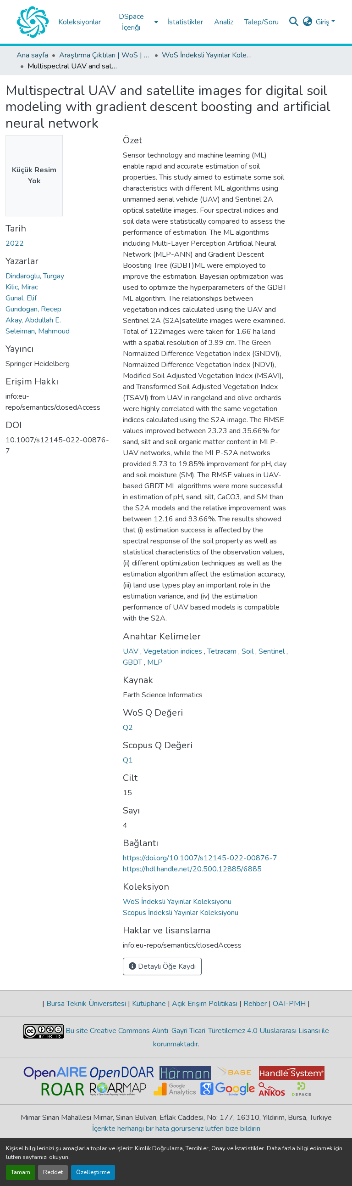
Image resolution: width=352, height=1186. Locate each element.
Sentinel (272, 651)
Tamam (20, 1172)
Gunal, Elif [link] (21, 298)
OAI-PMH (289, 1004)
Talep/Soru (261, 22)
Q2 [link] (128, 728)
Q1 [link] (128, 760)
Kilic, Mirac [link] (22, 287)
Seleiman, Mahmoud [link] (38, 331)
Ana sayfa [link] (32, 55)
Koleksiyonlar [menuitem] (79, 22)
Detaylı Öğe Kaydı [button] (166, 966)
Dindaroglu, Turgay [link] (35, 276)
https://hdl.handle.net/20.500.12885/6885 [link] (192, 869)
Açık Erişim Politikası (204, 1004)
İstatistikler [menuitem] (185, 22)
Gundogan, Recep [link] (33, 309)
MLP (155, 662)
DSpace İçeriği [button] (131, 22)
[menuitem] (134, 22)
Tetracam (222, 651)
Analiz (223, 22)
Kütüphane (149, 1004)
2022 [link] (15, 243)
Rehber (255, 1004)
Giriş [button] (323, 22)
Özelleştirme (93, 1172)
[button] (32, 22)
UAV (131, 651)
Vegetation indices (173, 651)
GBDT (133, 662)
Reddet (53, 1172)
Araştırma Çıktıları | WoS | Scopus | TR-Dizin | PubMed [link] (105, 55)
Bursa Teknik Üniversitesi (86, 1004)
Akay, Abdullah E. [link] (33, 320)
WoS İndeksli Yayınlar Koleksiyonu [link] (207, 55)
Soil (248, 651)
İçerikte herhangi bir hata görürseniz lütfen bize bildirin (176, 1129)
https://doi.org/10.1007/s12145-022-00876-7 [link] (200, 858)
